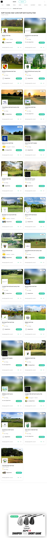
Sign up (22, 1)
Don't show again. (27, 535)
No (20, 47)
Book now (19, 42)
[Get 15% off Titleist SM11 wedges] (26, 525)
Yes (18, 47)
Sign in (14, 1)
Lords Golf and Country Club (5, 8)
